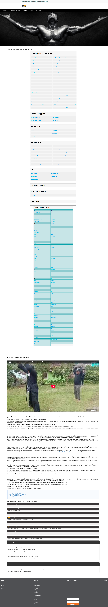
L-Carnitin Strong (37, 598)
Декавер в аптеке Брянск (80, 429)
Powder (35, 593)
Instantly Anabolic (37, 585)
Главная (2, 580)
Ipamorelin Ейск (12, 496)
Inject (38, 1)
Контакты (38, 10)
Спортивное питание (26, 1)
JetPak (35, 586)
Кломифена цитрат (37, 591)
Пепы (47, 1)
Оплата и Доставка (15, 10)
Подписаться (72, 604)
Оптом (31, 10)
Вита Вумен (36, 592)
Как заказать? (5, 10)
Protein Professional (37, 600)
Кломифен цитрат (37, 595)
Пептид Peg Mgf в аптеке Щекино (65, 451)
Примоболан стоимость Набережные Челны (18, 494)
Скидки (25, 10)
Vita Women (36, 588)
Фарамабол (36, 584)
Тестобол (35, 599)
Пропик (35, 582)
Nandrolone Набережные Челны (15, 495)
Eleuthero (35, 589)
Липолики (43, 1)
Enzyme (35, 596)
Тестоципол (36, 602)
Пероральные (33, 1)
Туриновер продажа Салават (15, 493)
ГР (40, 1)
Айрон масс (36, 603)
